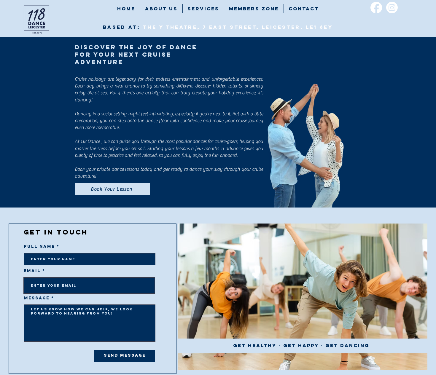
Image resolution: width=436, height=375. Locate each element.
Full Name (39, 246)
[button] (203, 8)
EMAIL (32, 271)
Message (37, 298)
